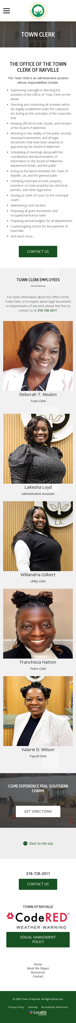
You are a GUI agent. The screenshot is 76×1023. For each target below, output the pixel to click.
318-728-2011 (47, 310)
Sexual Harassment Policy (38, 939)
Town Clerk (38, 34)
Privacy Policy (16, 1007)
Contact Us (38, 251)
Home (38, 964)
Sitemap (33, 1007)
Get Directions (38, 811)
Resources (38, 972)
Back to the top (41, 843)
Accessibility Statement (54, 1007)
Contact (38, 976)
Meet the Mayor (38, 968)
